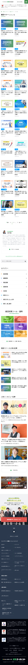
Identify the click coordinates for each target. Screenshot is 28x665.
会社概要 (2, 547)
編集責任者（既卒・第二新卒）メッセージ (7, 613)
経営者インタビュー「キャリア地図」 (20, 601)
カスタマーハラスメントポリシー (6, 570)
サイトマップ (17, 544)
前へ (8, 222)
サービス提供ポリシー (5, 562)
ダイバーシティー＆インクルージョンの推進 (20, 562)
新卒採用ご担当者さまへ (6, 590)
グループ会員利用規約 (18, 553)
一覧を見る (15, 470)
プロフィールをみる (15, 249)
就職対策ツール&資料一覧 (20, 605)
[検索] (25, 261)
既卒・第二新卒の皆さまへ (6, 582)
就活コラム (3, 600)
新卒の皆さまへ (4, 579)
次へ (20, 222)
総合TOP (2, 544)
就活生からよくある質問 (14, 536)
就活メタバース (18, 579)
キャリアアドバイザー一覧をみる (14, 256)
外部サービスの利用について (6, 550)
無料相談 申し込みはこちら (14, 519)
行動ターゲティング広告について (20, 566)
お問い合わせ (17, 570)
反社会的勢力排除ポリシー (5, 566)
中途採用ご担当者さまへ (19, 590)
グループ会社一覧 (17, 547)
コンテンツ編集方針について (7, 604)
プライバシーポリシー (5, 553)
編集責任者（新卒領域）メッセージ (7, 609)
